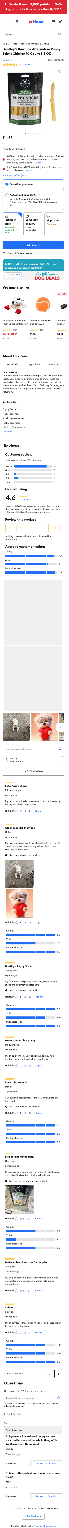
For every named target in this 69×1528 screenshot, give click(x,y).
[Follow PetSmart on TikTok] (43, 1438)
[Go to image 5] (36, 133)
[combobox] (33, 34)
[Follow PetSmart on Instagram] (23, 1438)
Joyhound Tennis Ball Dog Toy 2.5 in (41, 322)
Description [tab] (13, 364)
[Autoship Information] (38, 194)
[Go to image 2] (28, 133)
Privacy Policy (9, 1477)
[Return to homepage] (36, 21)
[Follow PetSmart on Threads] (33, 1438)
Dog (5, 43)
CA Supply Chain (10, 1487)
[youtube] (53, 1438)
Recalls (6, 1467)
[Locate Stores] (53, 22)
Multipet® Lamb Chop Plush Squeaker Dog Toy (15, 322)
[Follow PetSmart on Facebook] (12, 1438)
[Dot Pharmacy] (40, 1450)
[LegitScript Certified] (17, 1450)
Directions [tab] (54, 364)
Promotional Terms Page (45, 1390)
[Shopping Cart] (60, 22)
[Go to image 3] (30, 133)
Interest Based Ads (11, 1482)
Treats (13, 43)
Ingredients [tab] (34, 364)
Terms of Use (8, 1472)
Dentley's (7, 59)
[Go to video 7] (41, 133)
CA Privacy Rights (11, 1492)
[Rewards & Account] (17, 22)
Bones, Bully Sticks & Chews (34, 43)
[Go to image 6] (38, 133)
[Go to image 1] (25, 133)
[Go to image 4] (33, 133)
